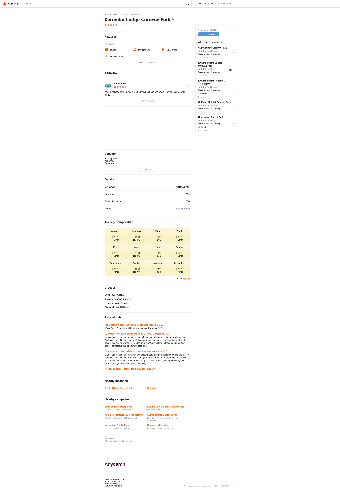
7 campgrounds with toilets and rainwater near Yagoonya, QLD (136, 351)
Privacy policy (111, 484)
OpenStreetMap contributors (124, 441)
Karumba (152, 388)
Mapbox (109, 441)
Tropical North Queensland (132, 14)
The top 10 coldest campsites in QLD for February (130, 369)
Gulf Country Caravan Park (118, 407)
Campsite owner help (114, 479)
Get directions (147, 169)
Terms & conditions (113, 486)
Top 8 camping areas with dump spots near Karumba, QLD (134, 325)
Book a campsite (225, 4)
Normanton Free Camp (158, 425)
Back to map (112, 14)
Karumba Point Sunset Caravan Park (165, 407)
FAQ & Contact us (112, 481)
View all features (147, 63)
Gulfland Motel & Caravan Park (162, 415)
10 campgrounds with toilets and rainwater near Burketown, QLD (137, 334)
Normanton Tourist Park (117, 425)
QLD (119, 14)
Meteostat (186, 279)
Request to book (207, 34)
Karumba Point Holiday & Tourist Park (124, 415)
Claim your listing (204, 4)
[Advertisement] (147, 128)
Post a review (147, 101)
